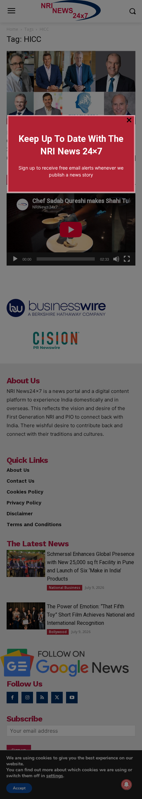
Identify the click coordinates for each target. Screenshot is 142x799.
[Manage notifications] (126, 784)
